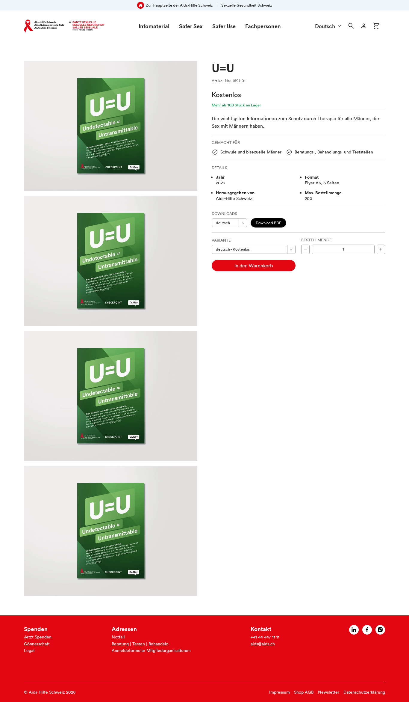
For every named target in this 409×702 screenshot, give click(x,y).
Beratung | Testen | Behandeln (140, 644)
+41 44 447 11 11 (265, 637)
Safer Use (224, 26)
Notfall (118, 637)
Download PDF (268, 222)
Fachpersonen (263, 26)
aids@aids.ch (263, 644)
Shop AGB (303, 692)
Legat (29, 650)
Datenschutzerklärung (364, 692)
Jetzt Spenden (37, 637)
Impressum (279, 692)
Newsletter (328, 692)
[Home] (64, 26)
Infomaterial (154, 26)
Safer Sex (191, 26)
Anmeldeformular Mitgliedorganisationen (151, 650)
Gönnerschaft (37, 644)
